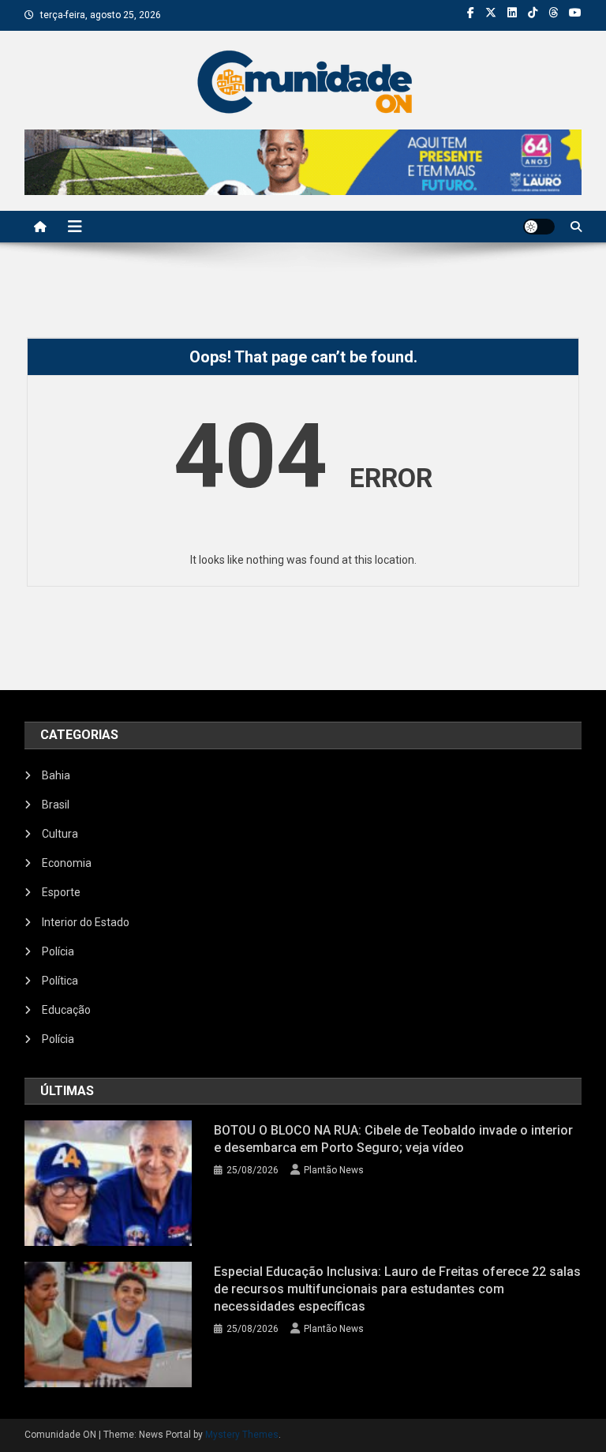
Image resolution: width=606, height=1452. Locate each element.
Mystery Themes (242, 1434)
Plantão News (334, 1170)
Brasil (55, 804)
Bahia (56, 775)
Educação (66, 1010)
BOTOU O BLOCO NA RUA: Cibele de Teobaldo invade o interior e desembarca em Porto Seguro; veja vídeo (393, 1139)
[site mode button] (539, 226)
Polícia (58, 951)
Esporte (61, 892)
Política (60, 980)
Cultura (60, 833)
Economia (67, 863)
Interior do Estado (85, 922)
